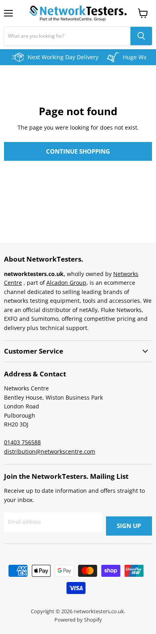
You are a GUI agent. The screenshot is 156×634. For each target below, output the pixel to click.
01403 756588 (22, 442)
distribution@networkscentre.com (49, 451)
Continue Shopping (78, 151)
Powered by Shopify (78, 619)
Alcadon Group (66, 282)
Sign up (129, 526)
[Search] (141, 36)
